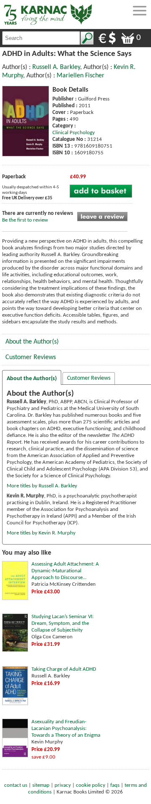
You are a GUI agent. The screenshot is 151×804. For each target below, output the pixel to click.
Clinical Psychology (73, 132)
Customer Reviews (30, 357)
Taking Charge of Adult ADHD (63, 669)
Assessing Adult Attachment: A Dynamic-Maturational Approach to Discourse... (65, 570)
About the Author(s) (32, 342)
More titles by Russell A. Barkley (42, 486)
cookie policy (90, 785)
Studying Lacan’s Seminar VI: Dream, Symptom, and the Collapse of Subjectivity (62, 623)
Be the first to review (25, 220)
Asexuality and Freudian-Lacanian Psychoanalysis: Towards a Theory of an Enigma (65, 728)
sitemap (40, 785)
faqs (115, 785)
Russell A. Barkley (56, 67)
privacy (63, 785)
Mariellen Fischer (80, 75)
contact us (15, 785)
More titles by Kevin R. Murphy (41, 533)
